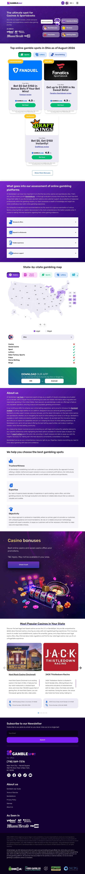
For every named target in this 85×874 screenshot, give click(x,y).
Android (54, 381)
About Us (10, 807)
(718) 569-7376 (16, 761)
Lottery (42, 55)
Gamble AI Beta (71, 21)
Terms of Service (12, 792)
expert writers (17, 434)
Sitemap (9, 803)
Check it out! (23, 565)
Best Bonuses (52, 28)
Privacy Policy (11, 800)
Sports (48, 275)
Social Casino (31, 275)
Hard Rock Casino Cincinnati (22, 674)
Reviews (69, 28)
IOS (30, 381)
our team (20, 397)
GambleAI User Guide (14, 789)
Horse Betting (60, 55)
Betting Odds (71, 34)
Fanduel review (25, 95)
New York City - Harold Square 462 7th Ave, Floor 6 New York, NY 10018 (18, 768)
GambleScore (30, 196)
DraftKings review (42, 147)
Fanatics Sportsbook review (60, 93)
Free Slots (51, 34)
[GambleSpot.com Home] (14, 3)
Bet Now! (25, 105)
